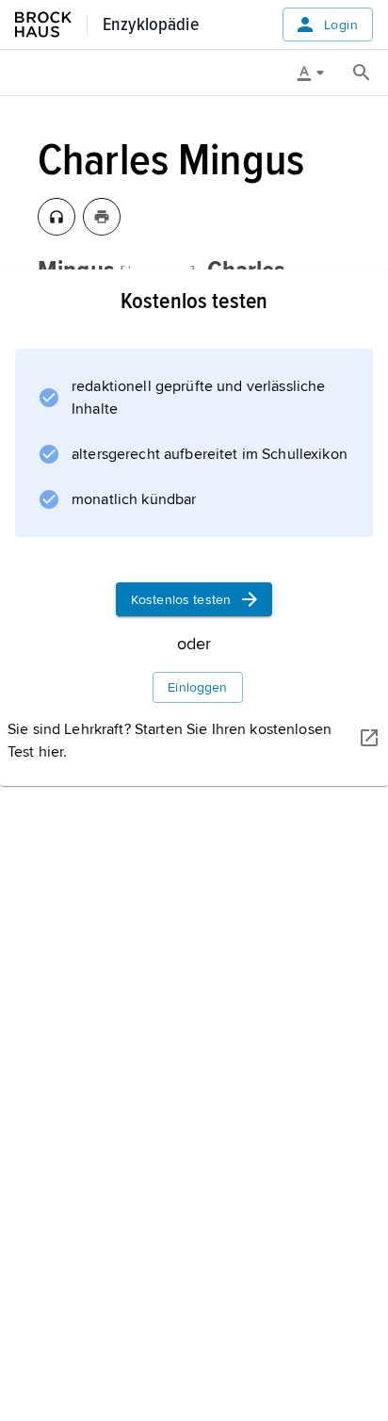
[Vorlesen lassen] (56, 217)
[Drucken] (102, 217)
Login (341, 25)
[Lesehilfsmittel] (317, 72)
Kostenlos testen (181, 600)
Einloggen (197, 687)
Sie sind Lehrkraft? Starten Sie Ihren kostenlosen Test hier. (169, 740)
